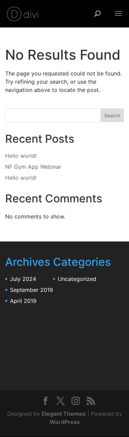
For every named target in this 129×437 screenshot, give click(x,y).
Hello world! (20, 155)
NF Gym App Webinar (33, 166)
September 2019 (31, 289)
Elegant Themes (64, 413)
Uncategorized (77, 278)
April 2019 (23, 300)
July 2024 (23, 278)
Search (112, 115)
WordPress (65, 421)
